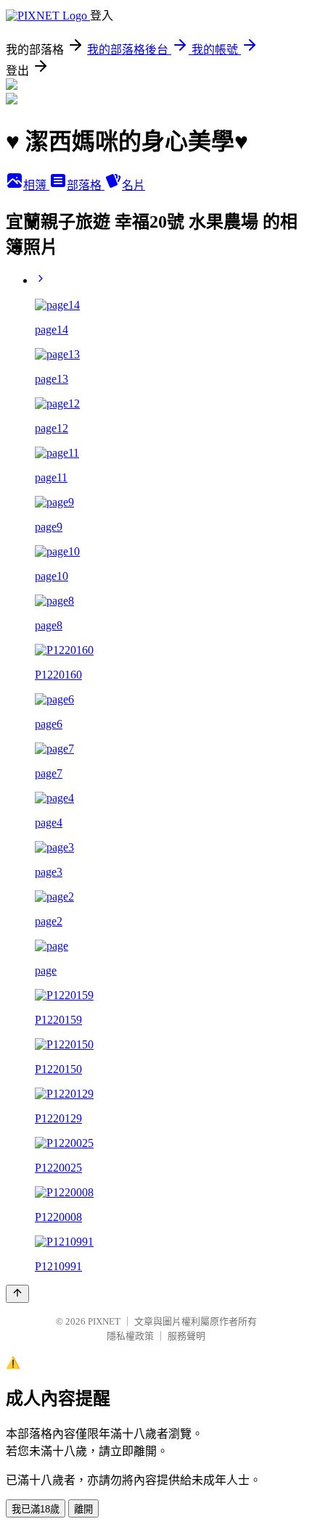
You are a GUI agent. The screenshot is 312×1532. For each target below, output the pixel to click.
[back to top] (17, 1294)
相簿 (36, 185)
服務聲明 (186, 1335)
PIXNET (104, 1321)
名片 (133, 185)
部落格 (85, 185)
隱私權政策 (130, 1335)
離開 (83, 1509)
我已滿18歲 (35, 1509)
